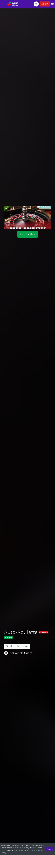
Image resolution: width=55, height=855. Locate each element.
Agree (50, 849)
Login (45, 4)
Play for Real (27, 234)
